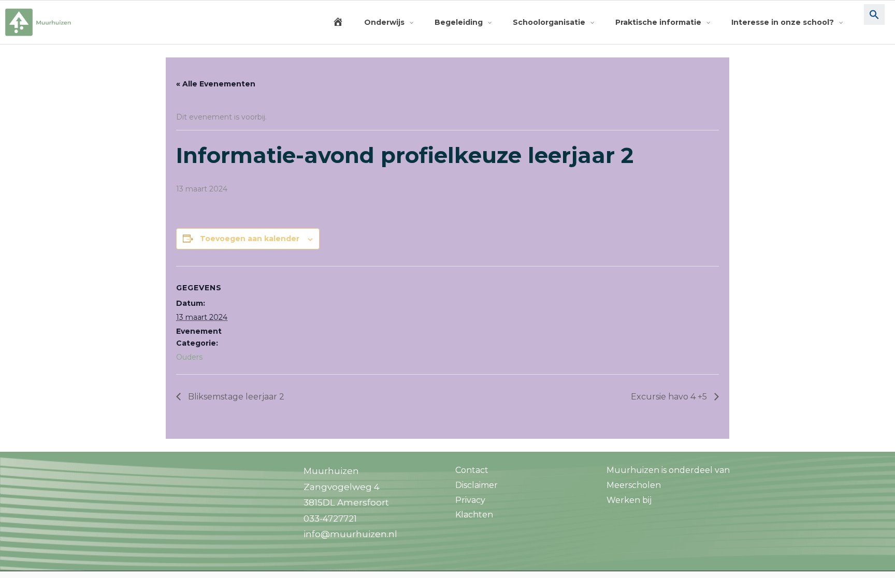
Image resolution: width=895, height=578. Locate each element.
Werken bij (629, 500)
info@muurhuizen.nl (350, 534)
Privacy (470, 500)
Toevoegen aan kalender (249, 238)
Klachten (474, 515)
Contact (471, 470)
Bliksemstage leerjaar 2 (235, 397)
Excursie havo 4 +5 (670, 397)
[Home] (338, 22)
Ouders (189, 357)
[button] (874, 22)
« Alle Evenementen (215, 83)
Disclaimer (476, 485)
